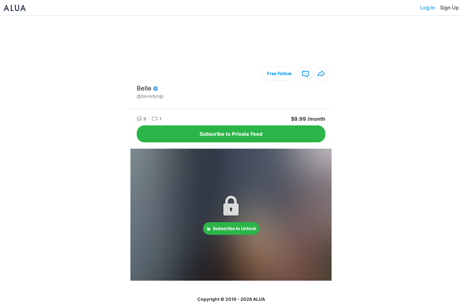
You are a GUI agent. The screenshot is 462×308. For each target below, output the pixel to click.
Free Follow (279, 73)
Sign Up (449, 7)
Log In (427, 7)
